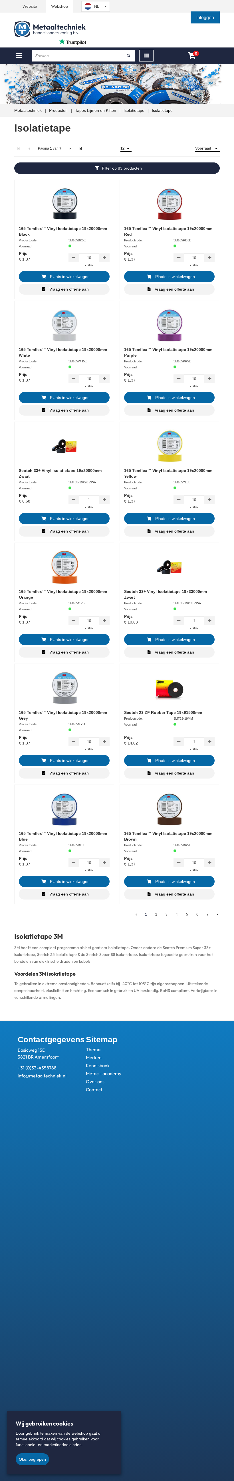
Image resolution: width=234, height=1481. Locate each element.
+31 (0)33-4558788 (37, 1068)
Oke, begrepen (32, 1459)
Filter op (122, 168)
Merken (94, 1057)
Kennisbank (98, 1065)
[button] (206, 17)
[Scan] (146, 55)
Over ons (95, 1081)
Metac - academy (103, 1073)
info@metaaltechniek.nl (42, 1076)
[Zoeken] (128, 55)
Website (30, 6)
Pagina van (49, 148)
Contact (94, 1089)
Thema (93, 1049)
